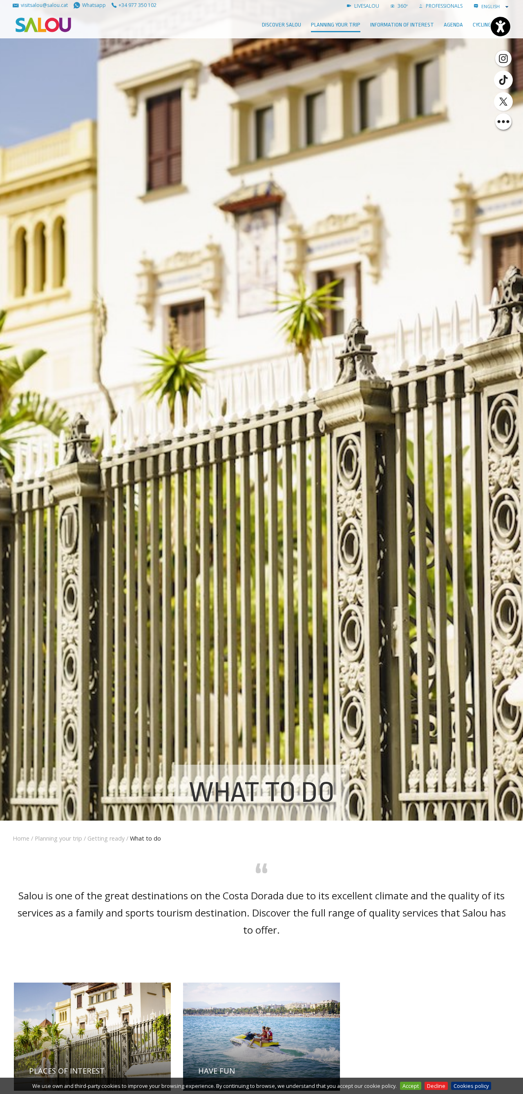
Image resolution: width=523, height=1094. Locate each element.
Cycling (482, 25)
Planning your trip (335, 25)
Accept (410, 1086)
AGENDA (453, 25)
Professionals (444, 5)
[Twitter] (503, 101)
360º (402, 5)
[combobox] (495, 6)
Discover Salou (281, 25)
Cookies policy (471, 1086)
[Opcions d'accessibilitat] (500, 26)
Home (21, 838)
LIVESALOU (366, 5)
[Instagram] (503, 58)
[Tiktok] (503, 80)
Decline (436, 1086)
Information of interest (402, 25)
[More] (503, 121)
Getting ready (106, 838)
